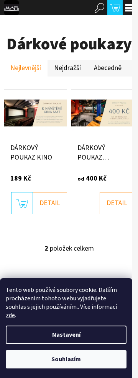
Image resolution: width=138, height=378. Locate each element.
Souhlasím (66, 359)
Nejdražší (67, 68)
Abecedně (108, 68)
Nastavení (66, 335)
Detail (49, 203)
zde (10, 315)
